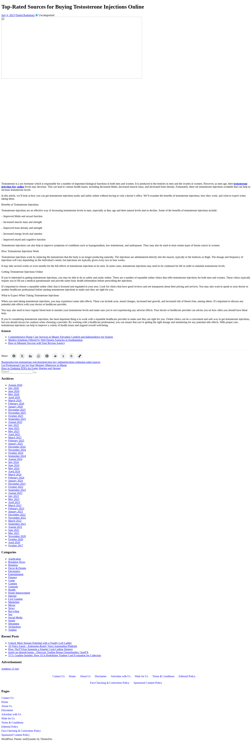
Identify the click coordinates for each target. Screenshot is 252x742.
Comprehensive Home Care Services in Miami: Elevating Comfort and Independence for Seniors (60, 336)
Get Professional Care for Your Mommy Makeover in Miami (34, 365)
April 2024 (14, 471)
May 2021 (13, 533)
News (11, 608)
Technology (14, 626)
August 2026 (15, 385)
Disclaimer (100, 676)
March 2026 (14, 400)
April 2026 (14, 397)
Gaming (12, 583)
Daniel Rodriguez (25, 15)
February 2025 (16, 440)
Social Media (15, 617)
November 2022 (17, 517)
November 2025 (17, 412)
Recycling (13, 611)
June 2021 (13, 530)
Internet (12, 595)
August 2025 (15, 422)
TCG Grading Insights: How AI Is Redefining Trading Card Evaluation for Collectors (54, 655)
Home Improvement (19, 592)
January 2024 (15, 480)
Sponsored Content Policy (148, 682)
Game (11, 580)
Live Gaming (15, 599)
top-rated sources (91, 362)
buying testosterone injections (27, 362)
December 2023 (17, 483)
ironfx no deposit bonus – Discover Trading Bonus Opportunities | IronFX (48, 652)
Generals (13, 586)
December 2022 (17, 514)
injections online (73, 362)
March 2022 (14, 520)
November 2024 (17, 449)
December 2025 (17, 409)
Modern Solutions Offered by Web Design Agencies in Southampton (45, 340)
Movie (11, 605)
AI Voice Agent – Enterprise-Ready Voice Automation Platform (42, 646)
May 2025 (13, 431)
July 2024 (13, 462)
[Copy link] (79, 356)
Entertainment (15, 574)
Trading (12, 629)
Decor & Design (17, 568)
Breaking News (16, 561)
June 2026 (13, 391)
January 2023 (15, 511)
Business (6, 362)
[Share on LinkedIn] (30, 356)
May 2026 (13, 394)
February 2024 (16, 477)
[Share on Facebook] (14, 356)
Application (14, 558)
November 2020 (17, 536)
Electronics (14, 571)
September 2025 (17, 419)
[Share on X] (22, 356)
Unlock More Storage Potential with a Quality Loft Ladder (40, 643)
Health (11, 589)
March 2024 (14, 474)
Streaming (13, 623)
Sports (11, 620)
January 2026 (15, 406)
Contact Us (58, 676)
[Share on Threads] (71, 356)
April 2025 (14, 434)
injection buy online (53, 362)
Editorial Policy (187, 676)
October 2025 (15, 415)
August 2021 (15, 527)
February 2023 (16, 508)
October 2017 (15, 545)
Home (72, 676)
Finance (12, 577)
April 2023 (14, 502)
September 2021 (17, 523)
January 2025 (15, 443)
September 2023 (17, 489)
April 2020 (14, 542)
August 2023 (15, 493)
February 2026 (16, 403)
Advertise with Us (120, 676)
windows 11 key (10, 668)
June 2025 (13, 428)
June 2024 (13, 465)
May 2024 (13, 468)
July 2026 (13, 388)
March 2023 (14, 505)
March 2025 (14, 437)
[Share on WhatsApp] (38, 356)
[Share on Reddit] (55, 356)
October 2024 (15, 452)
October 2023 (15, 486)
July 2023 (13, 496)
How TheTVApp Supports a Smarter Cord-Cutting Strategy (40, 649)
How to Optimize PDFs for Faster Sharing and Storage (31, 368)
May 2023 (13, 499)
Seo (10, 614)
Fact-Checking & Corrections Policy (109, 682)
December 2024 (17, 446)
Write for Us (141, 676)
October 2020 (15, 539)
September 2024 (17, 456)
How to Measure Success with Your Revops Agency (36, 343)
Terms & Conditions (163, 676)
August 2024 (15, 459)
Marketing (13, 602)
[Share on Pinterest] (47, 356)
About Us (85, 676)
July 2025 (13, 425)
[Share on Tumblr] (63, 356)
